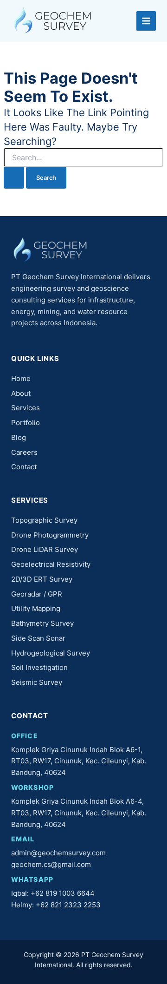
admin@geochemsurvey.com (58, 852)
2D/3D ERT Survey (41, 579)
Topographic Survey (44, 520)
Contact (24, 466)
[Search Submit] (14, 178)
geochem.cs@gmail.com (51, 864)
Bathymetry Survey (42, 623)
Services (25, 407)
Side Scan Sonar (38, 638)
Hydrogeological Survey (50, 653)
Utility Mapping (35, 608)
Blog (18, 437)
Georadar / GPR (36, 594)
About (21, 393)
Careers (24, 452)
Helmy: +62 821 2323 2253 (56, 904)
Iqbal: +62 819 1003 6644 (53, 893)
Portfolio (25, 422)
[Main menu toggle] (146, 21)
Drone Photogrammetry (50, 535)
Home (21, 378)
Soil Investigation (39, 667)
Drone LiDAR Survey (44, 549)
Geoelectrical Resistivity (50, 564)
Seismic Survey (36, 682)
